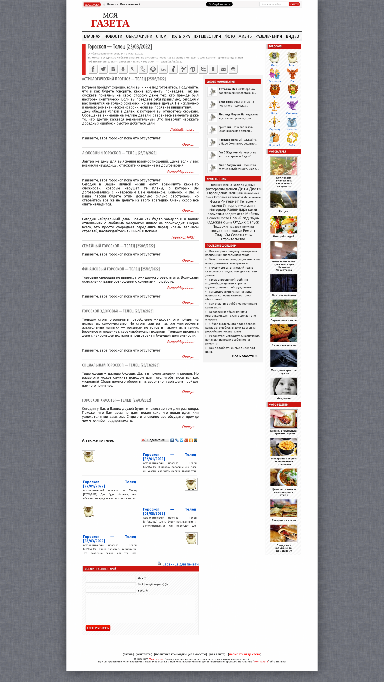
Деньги (231, 189)
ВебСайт (143, 590)
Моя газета (156, 659)
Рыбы (292, 145)
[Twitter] (103, 69)
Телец (292, 65)
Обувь (254, 218)
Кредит (230, 214)
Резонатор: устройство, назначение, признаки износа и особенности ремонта (232, 339)
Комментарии (129, 4)
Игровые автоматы (228, 197)
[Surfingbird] (183, 69)
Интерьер (217, 209)
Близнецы (275, 81)
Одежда (214, 222)
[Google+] (133, 69)
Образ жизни (139, 36)
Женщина (235, 193)
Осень (227, 222)
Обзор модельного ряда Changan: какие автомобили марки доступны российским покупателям (230, 327)
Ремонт (249, 231)
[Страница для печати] (159, 564)
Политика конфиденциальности (180, 654)
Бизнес (216, 185)
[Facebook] (93, 69)
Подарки (220, 226)
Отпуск (253, 222)
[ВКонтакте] (113, 69)
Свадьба (222, 235)
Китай (252, 209)
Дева (293, 97)
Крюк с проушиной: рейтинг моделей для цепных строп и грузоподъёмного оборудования (228, 283)
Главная (92, 36)
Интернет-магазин (239, 205)
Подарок (235, 226)
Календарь (237, 209)
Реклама (235, 231)
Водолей (274, 145)
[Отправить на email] (223, 69)
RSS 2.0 (171, 57)
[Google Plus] (186, 440)
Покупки (248, 226)
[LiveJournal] (143, 69)
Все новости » (245, 356)
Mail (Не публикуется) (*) (153, 584)
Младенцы (283, 398)
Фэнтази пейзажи (284, 295)
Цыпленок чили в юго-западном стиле (284, 492)
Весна (227, 185)
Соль (248, 235)
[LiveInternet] (163, 69)
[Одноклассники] (123, 69)
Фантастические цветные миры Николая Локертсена (283, 265)
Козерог (292, 129)
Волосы (238, 185)
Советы (237, 235)
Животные (251, 193)
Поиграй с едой (283, 236)
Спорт (162, 36)
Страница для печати (180, 564)
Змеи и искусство (284, 345)
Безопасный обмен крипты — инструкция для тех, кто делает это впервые (230, 315)
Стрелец (274, 129)
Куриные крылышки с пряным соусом (284, 432)
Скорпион (292, 113)
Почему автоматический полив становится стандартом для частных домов (231, 271)
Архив (128, 654)
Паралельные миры (283, 320)
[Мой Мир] (195, 440)
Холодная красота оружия (284, 371)
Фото (230, 36)
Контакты (143, 654)
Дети (243, 188)
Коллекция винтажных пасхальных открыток (284, 181)
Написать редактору (244, 654)
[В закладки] (213, 69)
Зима (209, 197)
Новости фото (218, 218)
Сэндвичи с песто (284, 520)
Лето (240, 214)
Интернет (230, 201)
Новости (112, 4)
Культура (181, 36)
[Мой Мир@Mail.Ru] (153, 69)
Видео (292, 36)
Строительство (233, 239)
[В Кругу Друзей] (193, 69)
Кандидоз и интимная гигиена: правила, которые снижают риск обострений (228, 295)
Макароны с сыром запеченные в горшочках (284, 461)
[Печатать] (233, 69)
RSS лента (217, 654)
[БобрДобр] (203, 69)
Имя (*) (142, 578)
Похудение (219, 231)
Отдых (239, 222)
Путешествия (207, 36)
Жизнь (245, 36)
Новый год (239, 218)
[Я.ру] (173, 69)
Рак (292, 81)
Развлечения (268, 36)
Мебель (252, 214)
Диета (255, 189)
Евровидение (217, 193)
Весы (274, 113)
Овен (274, 65)
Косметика (216, 214)
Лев (274, 97)
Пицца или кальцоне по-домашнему (284, 548)
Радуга (283, 211)
